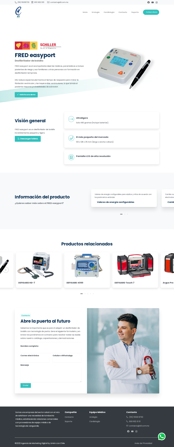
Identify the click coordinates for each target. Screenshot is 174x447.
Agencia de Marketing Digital (34, 443)
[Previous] (6, 270)
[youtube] (153, 2)
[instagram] (157, 2)
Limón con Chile (57, 443)
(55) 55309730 (23, 2)
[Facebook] (149, 2)
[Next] (168, 270)
